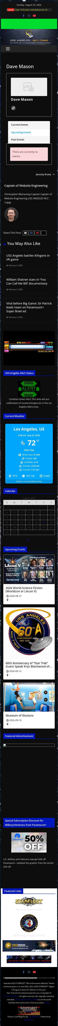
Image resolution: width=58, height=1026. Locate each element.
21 (44, 522)
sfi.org (47, 1002)
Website (13, 108)
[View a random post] (51, 48)
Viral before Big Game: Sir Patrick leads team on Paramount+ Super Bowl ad (29, 307)
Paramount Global (11, 996)
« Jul (28, 540)
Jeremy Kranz (43, 174)
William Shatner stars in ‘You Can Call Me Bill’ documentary (26, 281)
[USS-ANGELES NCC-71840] (29, 31)
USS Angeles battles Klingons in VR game (28, 257)
